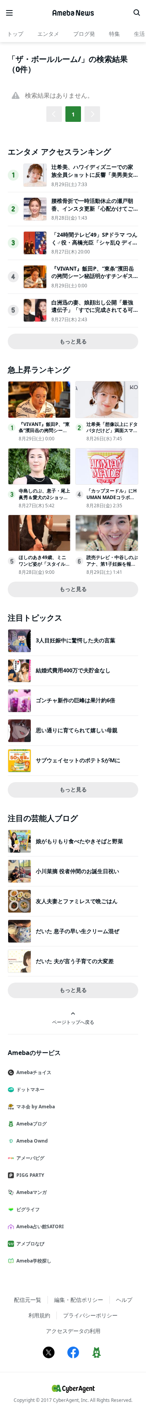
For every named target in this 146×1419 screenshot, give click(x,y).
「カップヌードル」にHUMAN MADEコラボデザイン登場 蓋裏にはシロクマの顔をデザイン (111, 500)
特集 (114, 33)
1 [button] (73, 114)
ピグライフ (28, 1209)
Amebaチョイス (33, 1072)
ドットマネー (30, 1089)
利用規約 (39, 1315)
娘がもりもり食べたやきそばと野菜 (79, 841)
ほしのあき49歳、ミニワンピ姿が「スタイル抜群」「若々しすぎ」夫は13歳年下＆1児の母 (44, 567)
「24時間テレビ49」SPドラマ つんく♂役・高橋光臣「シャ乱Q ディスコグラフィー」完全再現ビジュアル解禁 (94, 246)
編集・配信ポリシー (78, 1299)
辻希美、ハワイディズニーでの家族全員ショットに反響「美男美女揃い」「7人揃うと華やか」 (92, 174)
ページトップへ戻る (73, 1022)
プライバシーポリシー (90, 1315)
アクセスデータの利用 (73, 1331)
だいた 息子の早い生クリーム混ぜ (77, 931)
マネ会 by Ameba (35, 1106)
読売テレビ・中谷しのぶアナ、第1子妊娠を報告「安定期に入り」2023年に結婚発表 (112, 567)
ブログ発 (84, 33)
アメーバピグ (30, 1158)
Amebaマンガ (31, 1192)
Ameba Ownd (32, 1141)
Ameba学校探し (33, 1260)
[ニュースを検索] (136, 13)
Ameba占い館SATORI (40, 1226)
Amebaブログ (31, 1123)
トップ (15, 33)
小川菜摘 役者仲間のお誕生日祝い (77, 871)
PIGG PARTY (30, 1175)
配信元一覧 (27, 1299)
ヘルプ (124, 1299)
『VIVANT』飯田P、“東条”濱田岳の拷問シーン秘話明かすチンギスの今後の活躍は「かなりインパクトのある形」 (92, 280)
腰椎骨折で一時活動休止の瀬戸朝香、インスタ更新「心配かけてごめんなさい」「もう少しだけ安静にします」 (92, 212)
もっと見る (73, 341)
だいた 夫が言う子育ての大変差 (75, 961)
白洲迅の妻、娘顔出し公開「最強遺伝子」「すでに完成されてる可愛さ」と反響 (92, 310)
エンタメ (48, 33)
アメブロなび (30, 1243)
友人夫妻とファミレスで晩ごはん (77, 901)
